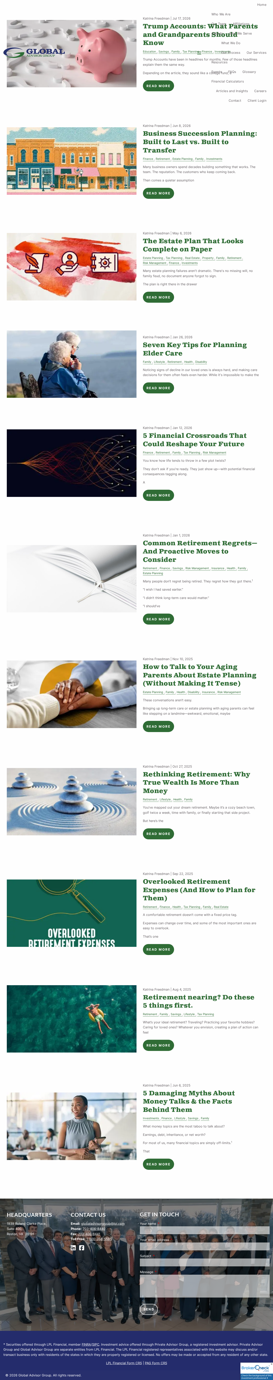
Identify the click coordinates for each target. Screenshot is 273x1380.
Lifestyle (159, 361)
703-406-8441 (89, 1234)
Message (163, 1272)
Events (216, 72)
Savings (177, 568)
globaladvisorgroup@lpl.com (103, 1224)
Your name (164, 1224)
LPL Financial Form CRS (124, 1363)
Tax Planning (174, 258)
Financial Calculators (227, 81)
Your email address (170, 1240)
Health (188, 361)
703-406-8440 (94, 1229)
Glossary (249, 72)
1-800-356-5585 (99, 1239)
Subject (162, 1256)
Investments (214, 158)
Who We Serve (240, 33)
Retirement (163, 158)
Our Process (230, 53)
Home (261, 5)
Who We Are (221, 14)
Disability (201, 361)
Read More (158, 193)
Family (199, 158)
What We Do (231, 43)
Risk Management (154, 263)
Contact (235, 100)
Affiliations (241, 24)
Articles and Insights (232, 91)
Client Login (257, 100)
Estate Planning (182, 158)
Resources (219, 62)
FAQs (232, 72)
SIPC (95, 1344)
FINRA (86, 1344)
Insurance (217, 568)
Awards (217, 33)
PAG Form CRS (156, 1363)
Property (208, 258)
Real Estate (192, 258)
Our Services (256, 53)
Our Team (218, 24)
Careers (260, 91)
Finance (148, 158)
